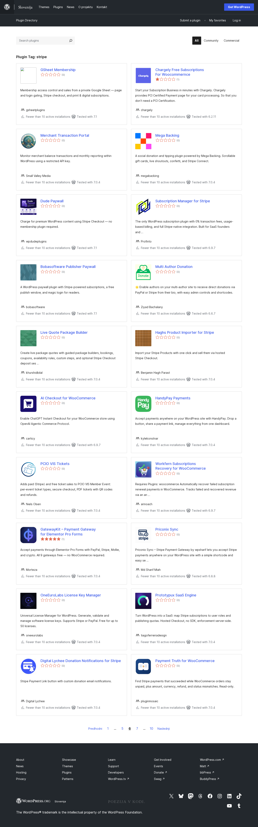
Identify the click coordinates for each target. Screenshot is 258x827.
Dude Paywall (52, 201)
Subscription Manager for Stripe (182, 201)
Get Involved (162, 759)
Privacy (21, 779)
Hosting (21, 772)
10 (151, 728)
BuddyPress (210, 779)
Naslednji (163, 728)
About (20, 759)
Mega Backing (167, 135)
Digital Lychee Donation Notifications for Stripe (81, 661)
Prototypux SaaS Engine (175, 595)
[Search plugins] (71, 41)
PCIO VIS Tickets (55, 464)
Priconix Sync (166, 529)
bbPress (207, 772)
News (20, 766)
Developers (116, 772)
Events (158, 766)
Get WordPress (239, 7)
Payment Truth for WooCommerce (185, 661)
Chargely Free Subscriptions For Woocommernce (179, 72)
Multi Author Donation (173, 266)
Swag (159, 779)
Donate (160, 772)
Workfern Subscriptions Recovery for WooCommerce (180, 466)
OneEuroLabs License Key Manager (71, 595)
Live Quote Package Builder (64, 332)
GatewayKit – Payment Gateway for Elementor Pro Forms (68, 531)
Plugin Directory (26, 20)
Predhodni (95, 728)
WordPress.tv (118, 779)
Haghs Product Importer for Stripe (184, 332)
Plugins (67, 772)
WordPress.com (212, 759)
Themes (67, 766)
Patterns (67, 779)
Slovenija (60, 801)
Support (113, 766)
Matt (204, 766)
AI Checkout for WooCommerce (68, 398)
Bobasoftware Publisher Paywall (68, 266)
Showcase (69, 759)
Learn (111, 759)
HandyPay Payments (172, 398)
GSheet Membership (58, 70)
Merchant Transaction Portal (65, 135)
